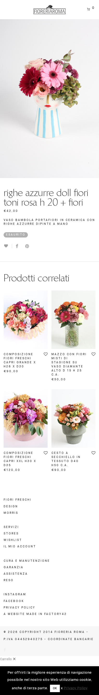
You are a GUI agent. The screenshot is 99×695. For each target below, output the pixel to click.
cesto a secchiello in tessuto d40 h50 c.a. (66, 459)
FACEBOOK (14, 601)
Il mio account (20, 546)
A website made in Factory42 (35, 614)
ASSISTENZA (16, 574)
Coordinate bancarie (71, 639)
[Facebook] (5, 650)
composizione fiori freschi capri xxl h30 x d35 (20, 459)
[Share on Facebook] (17, 246)
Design (11, 506)
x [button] (62, 688)
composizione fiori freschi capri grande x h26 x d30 (20, 360)
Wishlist (13, 540)
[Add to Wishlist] (8, 246)
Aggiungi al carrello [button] (24, 371)
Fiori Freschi (17, 499)
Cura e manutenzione (27, 561)
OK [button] (55, 688)
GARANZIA (14, 567)
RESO (9, 580)
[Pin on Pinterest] (27, 246)
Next (94, 98)
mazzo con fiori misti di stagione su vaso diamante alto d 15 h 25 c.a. (69, 364)
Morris (11, 513)
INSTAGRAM (15, 594)
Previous (4, 98)
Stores (11, 533)
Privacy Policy (19, 607)
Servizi (11, 527)
